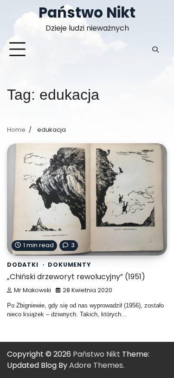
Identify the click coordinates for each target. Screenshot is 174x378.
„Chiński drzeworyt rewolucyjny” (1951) (76, 276)
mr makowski (32, 290)
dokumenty (69, 265)
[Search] (155, 50)
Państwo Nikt (87, 12)
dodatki (23, 265)
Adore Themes (96, 365)
